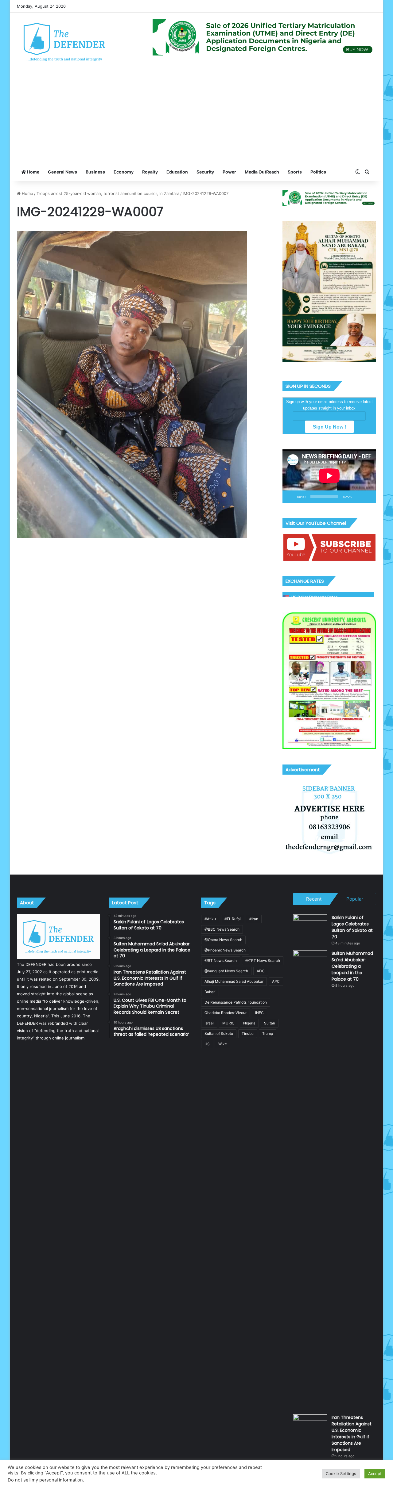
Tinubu (248, 1033)
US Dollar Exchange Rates (314, 597)
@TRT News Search (262, 960)
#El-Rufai (232, 919)
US (207, 1044)
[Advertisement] (196, 117)
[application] (329, 476)
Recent (313, 899)
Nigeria (249, 1023)
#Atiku (210, 919)
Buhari (210, 991)
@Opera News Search (223, 939)
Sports (295, 171)
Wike (222, 1044)
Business (95, 171)
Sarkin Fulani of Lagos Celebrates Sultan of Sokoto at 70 (352, 927)
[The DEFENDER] (64, 42)
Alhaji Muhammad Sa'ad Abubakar (233, 981)
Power (229, 171)
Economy (124, 171)
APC (276, 981)
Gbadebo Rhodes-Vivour (225, 1012)
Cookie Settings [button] (341, 1473)
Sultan (269, 1023)
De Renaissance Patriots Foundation (235, 1002)
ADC (261, 971)
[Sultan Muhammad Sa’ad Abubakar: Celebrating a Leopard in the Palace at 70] (310, 1180)
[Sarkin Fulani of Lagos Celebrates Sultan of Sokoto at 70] (310, 925)
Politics (318, 171)
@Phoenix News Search (225, 950)
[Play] (290, 497)
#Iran (253, 919)
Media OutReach (262, 171)
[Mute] (358, 497)
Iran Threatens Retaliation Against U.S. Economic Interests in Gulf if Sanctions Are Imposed (352, 1433)
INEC (259, 1012)
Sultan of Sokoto (218, 1033)
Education (177, 171)
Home (32, 171)
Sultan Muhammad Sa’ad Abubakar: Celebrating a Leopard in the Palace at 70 (352, 966)
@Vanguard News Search (226, 971)
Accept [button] (375, 1473)
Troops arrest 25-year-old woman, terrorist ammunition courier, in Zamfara (108, 193)
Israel (209, 1023)
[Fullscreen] (368, 497)
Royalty (150, 171)
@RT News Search (220, 960)
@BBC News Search (221, 929)
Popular (354, 899)
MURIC (228, 1023)
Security (205, 171)
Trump (267, 1033)
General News (62, 171)
